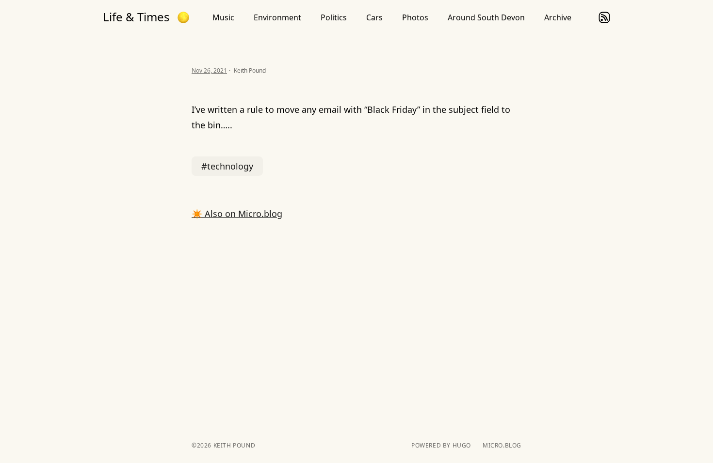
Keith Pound (233, 445)
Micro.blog (502, 445)
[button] (183, 17)
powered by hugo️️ (441, 445)
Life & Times (136, 17)
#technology (227, 166)
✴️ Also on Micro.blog (237, 213)
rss (604, 17)
